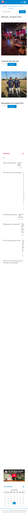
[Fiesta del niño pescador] (14, 38)
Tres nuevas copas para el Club (23, 246)
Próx (7, 157)
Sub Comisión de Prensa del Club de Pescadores (18, 510)
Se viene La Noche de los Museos (23, 187)
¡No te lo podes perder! (19, 164)
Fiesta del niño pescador (10, 61)
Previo (6, 157)
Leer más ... (12, 64)
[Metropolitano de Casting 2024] (14, 84)
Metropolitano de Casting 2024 (12, 103)
